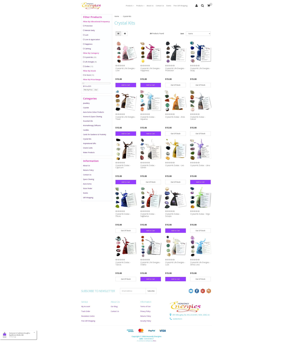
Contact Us (160, 6)
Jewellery (86, 103)
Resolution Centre (88, 316)
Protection (89, 26)
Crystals (86, 108)
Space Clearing (88, 179)
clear (96, 90)
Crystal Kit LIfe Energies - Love (125, 69)
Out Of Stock (175, 85)
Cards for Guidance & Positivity (94, 134)
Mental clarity (90, 30)
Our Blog (114, 306)
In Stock (89, 75)
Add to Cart (126, 85)
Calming (88, 49)
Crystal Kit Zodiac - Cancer (197, 118)
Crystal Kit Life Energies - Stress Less (200, 263)
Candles (86, 130)
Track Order (85, 311)
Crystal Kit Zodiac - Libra (200, 165)
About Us (150, 6)
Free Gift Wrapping (180, 6)
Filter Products (92, 17)
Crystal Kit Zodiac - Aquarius (148, 118)
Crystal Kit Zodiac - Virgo (200, 214)
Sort (182, 33)
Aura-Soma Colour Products (93, 112)
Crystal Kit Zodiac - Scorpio (172, 215)
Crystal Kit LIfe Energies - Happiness (150, 69)
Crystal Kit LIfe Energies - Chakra (150, 263)
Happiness (88, 44)
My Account (85, 306)
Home (116, 16)
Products (129, 6)
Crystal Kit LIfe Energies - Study (200, 69)
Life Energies (91, 62)
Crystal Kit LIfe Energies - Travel (125, 118)
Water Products (89, 152)
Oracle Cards (88, 148)
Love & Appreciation (92, 39)
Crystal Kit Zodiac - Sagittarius (148, 215)
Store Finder (87, 188)
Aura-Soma (87, 184)
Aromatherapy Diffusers (92, 125)
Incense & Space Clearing (92, 116)
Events (168, 6)
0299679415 (177, 319)
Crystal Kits (90, 57)
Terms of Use (145, 306)
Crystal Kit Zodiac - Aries (175, 117)
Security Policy (145, 321)
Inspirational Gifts (89, 143)
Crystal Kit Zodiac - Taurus (123, 263)
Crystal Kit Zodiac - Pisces (123, 215)
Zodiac (89, 66)
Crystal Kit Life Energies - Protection (175, 69)
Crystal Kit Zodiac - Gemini (148, 166)
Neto (154, 341)
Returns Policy (88, 170)
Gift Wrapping (88, 197)
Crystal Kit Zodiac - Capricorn (123, 166)
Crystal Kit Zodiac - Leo (174, 165)
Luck (86, 35)
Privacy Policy (145, 311)
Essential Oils (88, 121)
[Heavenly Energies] (91, 5)
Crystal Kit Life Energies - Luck (175, 263)
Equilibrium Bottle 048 (16, 335)
